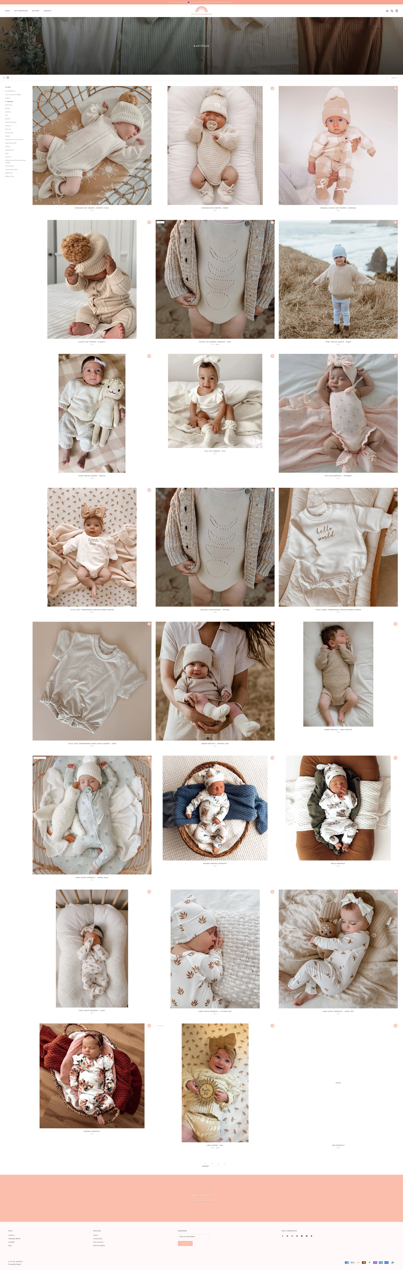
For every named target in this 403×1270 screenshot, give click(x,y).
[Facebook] (282, 1236)
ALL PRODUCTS (10, 91)
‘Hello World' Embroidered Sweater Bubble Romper (338, 610)
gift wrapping (21, 11)
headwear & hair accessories (14, 139)
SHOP (7, 11)
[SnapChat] (311, 1236)
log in (10, 1245)
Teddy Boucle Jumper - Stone (338, 342)
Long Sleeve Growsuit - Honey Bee (338, 1011)
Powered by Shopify (14, 1264)
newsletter (11, 1242)
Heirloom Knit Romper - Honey (215, 208)
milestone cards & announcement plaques (15, 161)
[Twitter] (287, 1236)
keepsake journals (10, 143)
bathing (7, 98)
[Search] (392, 11)
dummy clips (9, 133)
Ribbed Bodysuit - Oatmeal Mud (215, 744)
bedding (7, 112)
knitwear (7, 146)
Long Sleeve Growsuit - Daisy (92, 1010)
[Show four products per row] (8, 78)
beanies (7, 108)
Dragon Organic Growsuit (215, 863)
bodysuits (8, 126)
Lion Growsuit (338, 1145)
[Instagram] (292, 1236)
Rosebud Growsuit (92, 1131)
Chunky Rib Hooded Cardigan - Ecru (215, 342)
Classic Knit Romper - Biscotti (92, 342)
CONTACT (48, 11)
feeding (7, 136)
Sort (394, 78)
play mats (8, 157)
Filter (8, 87)
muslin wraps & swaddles (13, 94)
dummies (8, 129)
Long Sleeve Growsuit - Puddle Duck (92, 878)
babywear (10, 101)
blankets (7, 119)
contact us (11, 1235)
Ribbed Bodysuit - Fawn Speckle (338, 730)
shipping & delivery (14, 1238)
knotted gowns (9, 150)
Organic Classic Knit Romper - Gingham (338, 208)
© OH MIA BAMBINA (15, 1261)
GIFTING (35, 11)
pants (7, 153)
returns (95, 1235)
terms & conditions (99, 1245)
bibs (6, 115)
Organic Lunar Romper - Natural (215, 610)
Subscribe (185, 1243)
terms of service (98, 1242)
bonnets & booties (10, 122)
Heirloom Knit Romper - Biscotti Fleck (92, 208)
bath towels (8, 105)
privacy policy (97, 1238)
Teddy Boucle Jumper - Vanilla (92, 476)
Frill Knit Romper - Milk (215, 451)
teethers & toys (9, 176)
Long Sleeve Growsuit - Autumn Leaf (215, 1011)
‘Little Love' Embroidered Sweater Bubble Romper (92, 610)
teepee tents (8, 173)
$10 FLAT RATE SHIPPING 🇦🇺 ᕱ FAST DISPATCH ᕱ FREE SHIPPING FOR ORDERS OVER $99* (201, 2)
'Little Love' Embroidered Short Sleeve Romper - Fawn (92, 744)
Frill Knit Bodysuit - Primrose (338, 476)
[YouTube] (302, 1236)
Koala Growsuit (338, 863)
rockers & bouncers (11, 169)
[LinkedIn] (306, 1236)
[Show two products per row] (4, 78)
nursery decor (9, 166)
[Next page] (225, 1164)
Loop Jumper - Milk (215, 1145)
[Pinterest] (297, 1236)
